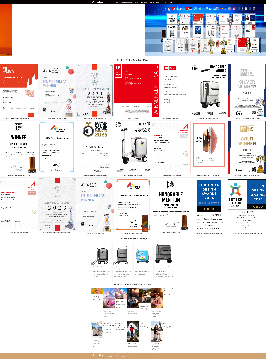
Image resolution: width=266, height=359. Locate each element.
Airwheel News (149, 355)
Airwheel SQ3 (143, 355)
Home (116, 2)
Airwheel (164, 2)
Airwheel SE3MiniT (129, 355)
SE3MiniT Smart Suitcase (141, 2)
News (171, 2)
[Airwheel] (99, 2)
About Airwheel (114, 355)
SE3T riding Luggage (154, 2)
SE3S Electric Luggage (126, 2)
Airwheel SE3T (136, 355)
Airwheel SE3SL (121, 355)
